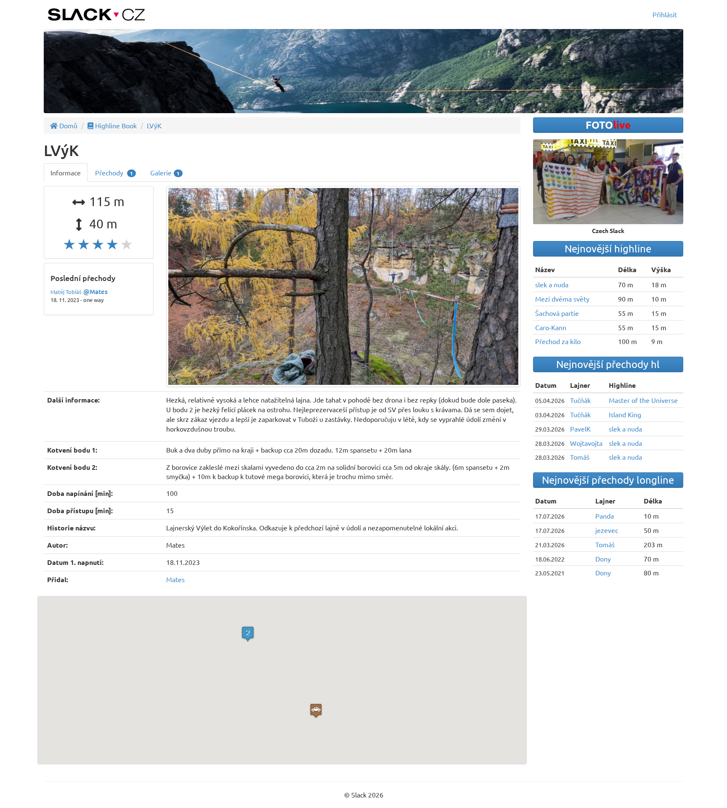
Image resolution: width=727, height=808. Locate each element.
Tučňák (580, 400)
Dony (603, 558)
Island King (625, 414)
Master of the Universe (643, 400)
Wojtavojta (586, 443)
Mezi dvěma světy (562, 298)
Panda (604, 515)
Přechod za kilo (558, 341)
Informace (65, 172)
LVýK (154, 125)
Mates (175, 579)
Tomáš (579, 457)
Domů (67, 125)
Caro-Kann (550, 327)
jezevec (606, 530)
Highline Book (115, 125)
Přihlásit (665, 14)
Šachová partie (557, 313)
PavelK (580, 428)
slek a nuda (551, 284)
